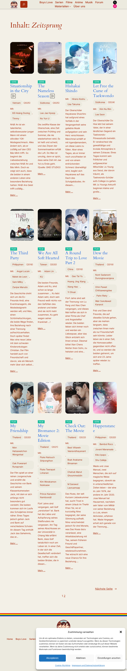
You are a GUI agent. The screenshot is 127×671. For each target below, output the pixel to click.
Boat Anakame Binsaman (75, 461)
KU (41, 276)
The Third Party (19, 254)
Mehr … (14, 195)
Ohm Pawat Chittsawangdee (103, 289)
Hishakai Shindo (72, 87)
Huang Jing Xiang (76, 281)
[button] (120, 631)
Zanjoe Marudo (20, 287)
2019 (110, 264)
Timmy (15, 118)
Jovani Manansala (104, 449)
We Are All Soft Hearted (48, 254)
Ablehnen (80, 658)
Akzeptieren (52, 658)
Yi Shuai (72, 292)
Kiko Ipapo (100, 454)
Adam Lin (49, 271)
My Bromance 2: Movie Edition (48, 432)
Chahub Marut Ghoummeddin (75, 474)
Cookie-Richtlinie (62, 665)
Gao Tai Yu (77, 276)
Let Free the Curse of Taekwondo (103, 89)
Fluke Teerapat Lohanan (47, 471)
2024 (111, 102)
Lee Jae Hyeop (47, 113)
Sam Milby (17, 282)
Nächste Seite (106, 588)
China (70, 269)
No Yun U (44, 118)
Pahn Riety (101, 295)
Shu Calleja (100, 460)
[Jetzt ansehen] (13, 96)
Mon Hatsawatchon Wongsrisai (19, 451)
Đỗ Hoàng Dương (21, 113)
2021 (54, 447)
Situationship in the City (21, 87)
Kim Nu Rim (105, 109)
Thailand (99, 264)
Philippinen (17, 264)
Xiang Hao (73, 286)
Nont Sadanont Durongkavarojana (104, 276)
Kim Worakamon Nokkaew (48, 483)
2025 (27, 103)
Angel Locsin (23, 271)
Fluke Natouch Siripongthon (47, 459)
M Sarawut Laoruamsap (74, 486)
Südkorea (45, 103)
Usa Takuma (74, 104)
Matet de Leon (19, 276)
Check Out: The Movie (75, 427)
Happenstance (104, 427)
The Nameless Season (46, 90)
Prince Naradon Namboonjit (48, 496)
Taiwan (43, 264)
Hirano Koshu (78, 99)
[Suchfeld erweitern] (23, 4)
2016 (29, 264)
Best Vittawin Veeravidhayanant (77, 449)
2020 (53, 264)
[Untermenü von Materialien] (70, 6)
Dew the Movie (100, 254)
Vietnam (16, 103)
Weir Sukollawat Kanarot (103, 303)
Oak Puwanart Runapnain (19, 465)
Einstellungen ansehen (109, 658)
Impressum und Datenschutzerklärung (88, 665)
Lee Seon (100, 114)
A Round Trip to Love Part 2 (76, 256)
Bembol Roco (106, 444)
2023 (82, 437)
